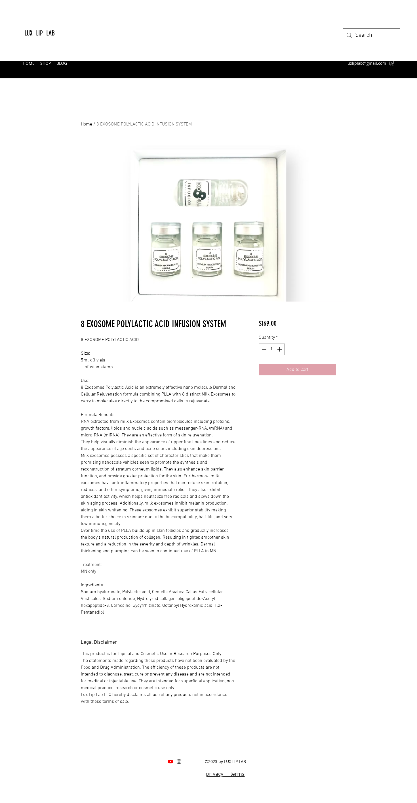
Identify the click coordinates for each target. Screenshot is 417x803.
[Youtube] (170, 761)
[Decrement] (264, 349)
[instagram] (179, 761)
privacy (218, 774)
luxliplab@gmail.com (366, 63)
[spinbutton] (272, 349)
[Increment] (280, 349)
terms (237, 774)
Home (86, 124)
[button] (391, 63)
